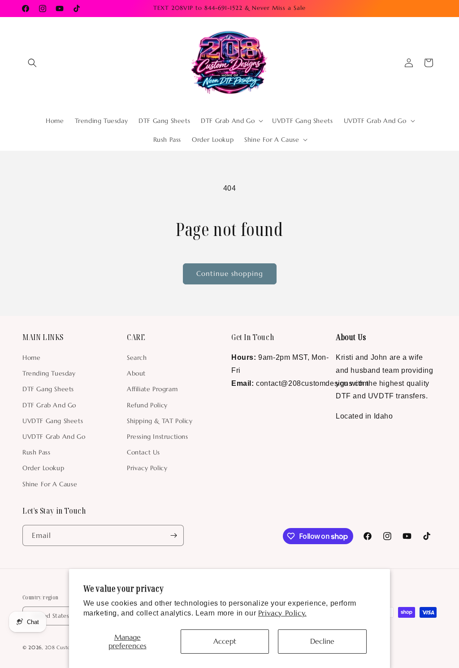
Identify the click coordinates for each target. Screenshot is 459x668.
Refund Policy (147, 405)
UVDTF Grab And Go (53, 436)
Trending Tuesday (49, 373)
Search (137, 358)
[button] (32, 63)
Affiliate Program (152, 389)
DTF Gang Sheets (48, 389)
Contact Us (143, 452)
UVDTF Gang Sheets (52, 421)
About (136, 373)
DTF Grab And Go (49, 405)
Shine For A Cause (49, 484)
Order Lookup (43, 468)
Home (31, 358)
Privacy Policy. (282, 612)
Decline (322, 641)
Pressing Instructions (157, 436)
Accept (224, 641)
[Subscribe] (173, 535)
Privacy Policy (147, 468)
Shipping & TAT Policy (160, 421)
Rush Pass (36, 452)
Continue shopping (229, 273)
